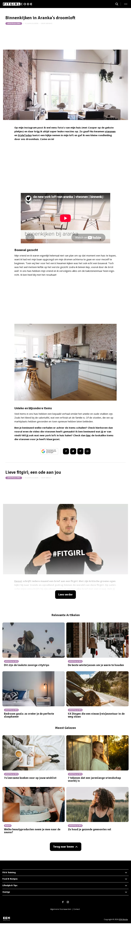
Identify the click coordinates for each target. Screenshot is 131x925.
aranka (49, 23)
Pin (80, 451)
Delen (66, 451)
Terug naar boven (63, 846)
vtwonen (110, 131)
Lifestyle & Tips (13, 23)
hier (88, 435)
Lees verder (65, 594)
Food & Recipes (10, 879)
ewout (48, 478)
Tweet (73, 451)
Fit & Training (9, 872)
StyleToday (25, 135)
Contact (76, 909)
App (88, 451)
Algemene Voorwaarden (60, 909)
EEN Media (123, 919)
